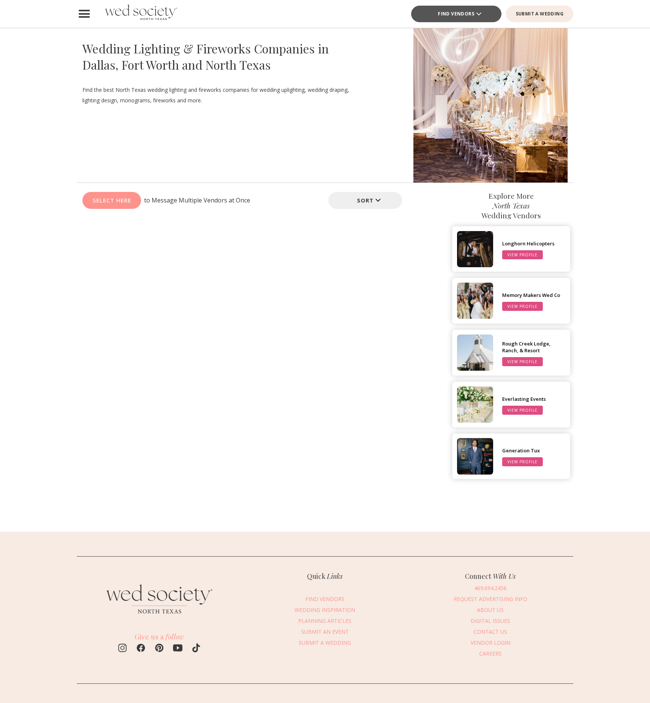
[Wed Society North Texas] (140, 14)
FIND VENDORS (456, 14)
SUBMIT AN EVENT (325, 631)
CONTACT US (490, 631)
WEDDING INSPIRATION (325, 609)
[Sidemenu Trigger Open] (84, 13)
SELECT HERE (112, 200)
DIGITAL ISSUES (490, 620)
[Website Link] (159, 617)
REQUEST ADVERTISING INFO (490, 599)
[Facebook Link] (141, 648)
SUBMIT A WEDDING (539, 14)
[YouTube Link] (178, 648)
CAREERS (490, 653)
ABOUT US (490, 609)
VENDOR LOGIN (490, 642)
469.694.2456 (490, 588)
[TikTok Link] (196, 648)
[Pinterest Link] (159, 648)
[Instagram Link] (122, 648)
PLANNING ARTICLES (324, 620)
